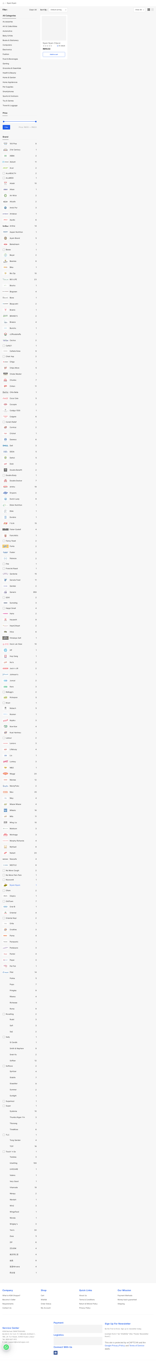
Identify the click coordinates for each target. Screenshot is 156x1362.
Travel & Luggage (10, 105)
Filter (6, 127)
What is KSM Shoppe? (11, 1295)
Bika (11, 267)
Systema (13, 1111)
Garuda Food (15, 580)
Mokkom (13, 828)
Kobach (13, 708)
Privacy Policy (84, 1308)
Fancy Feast (11, 541)
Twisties (13, 1157)
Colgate (13, 417)
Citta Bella (14, 392)
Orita (12, 923)
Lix (11, 755)
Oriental (13, 913)
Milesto (13, 810)
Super (8, 1106)
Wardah (13, 1200)
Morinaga (14, 835)
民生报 (12, 1273)
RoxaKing (10, 1014)
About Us (83, 1295)
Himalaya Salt (15, 638)
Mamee (13, 780)
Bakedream (14, 244)
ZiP (11, 1242)
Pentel (12, 954)
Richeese (13, 1003)
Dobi (12, 464)
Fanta (12, 546)
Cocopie (13, 404)
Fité (7, 564)
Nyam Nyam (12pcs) (51, 43)
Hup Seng (14, 656)
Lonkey (13, 761)
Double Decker (16, 481)
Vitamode (14, 1187)
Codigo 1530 (15, 410)
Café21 (9, 346)
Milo (11, 816)
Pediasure (14, 948)
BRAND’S (14, 316)
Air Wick (13, 195)
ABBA (12, 156)
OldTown (9, 901)
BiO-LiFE (13, 279)
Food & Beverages (10, 59)
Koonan (13, 714)
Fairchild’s (14, 535)
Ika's (12, 662)
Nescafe (13, 859)
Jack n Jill (14, 668)
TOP (11, 1146)
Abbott (13, 162)
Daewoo (13, 439)
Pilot (11, 972)
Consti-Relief (11, 422)
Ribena (12, 996)
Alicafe (12, 202)
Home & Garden (9, 77)
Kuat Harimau (15, 732)
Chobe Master (16, 374)
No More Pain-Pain (14, 875)
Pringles (13, 990)
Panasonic (14, 942)
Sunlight (13, 1096)
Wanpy (13, 1193)
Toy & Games (8, 101)
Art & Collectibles (10, 26)
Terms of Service (136, 1346)
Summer (13, 1090)
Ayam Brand (15, 238)
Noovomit (10, 880)
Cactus (13, 340)
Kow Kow (13, 726)
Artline (12, 226)
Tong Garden (15, 1140)
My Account (46, 1308)
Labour (9, 738)
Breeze (13, 322)
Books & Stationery (11, 40)
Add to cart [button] (54, 54)
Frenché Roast (12, 568)
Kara (12, 687)
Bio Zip (12, 273)
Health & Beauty (9, 73)
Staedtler (13, 1083)
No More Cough (12, 870)
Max (11, 792)
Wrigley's (14, 1224)
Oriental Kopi (11, 918)
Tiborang (13, 1123)
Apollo (12, 220)
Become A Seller (8, 1300)
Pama (12, 936)
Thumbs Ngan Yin (17, 1117)
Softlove (9, 1066)
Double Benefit (16, 470)
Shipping (121, 1304)
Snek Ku (13, 1054)
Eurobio (13, 517)
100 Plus (13, 144)
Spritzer (13, 1071)
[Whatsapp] (6, 1347)
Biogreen (13, 292)
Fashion (6, 54)
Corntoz (13, 427)
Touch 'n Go (11, 1152)
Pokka (12, 978)
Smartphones (8, 91)
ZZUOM (13, 1248)
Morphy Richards (17, 841)
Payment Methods (125, 1295)
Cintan (12, 386)
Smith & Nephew (17, 1048)
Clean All (33, 10)
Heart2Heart (15, 626)
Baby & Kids (8, 36)
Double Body (11, 475)
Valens (12, 1175)
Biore (12, 298)
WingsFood (14, 1212)
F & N (12, 523)
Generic (13, 592)
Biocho (12, 285)
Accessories (8, 22)
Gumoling (14, 603)
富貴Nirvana (15, 1267)
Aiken (12, 189)
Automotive (7, 31)
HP (11, 650)
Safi (11, 1025)
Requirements (7, 1304)
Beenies (13, 261)
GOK (8, 597)
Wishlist (44, 1300)
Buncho (13, 328)
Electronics (7, 49)
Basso (8, 250)
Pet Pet (13, 966)
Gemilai (13, 586)
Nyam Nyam (15, 885)
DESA (12, 452)
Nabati (12, 853)
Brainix (12, 310)
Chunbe (13, 380)
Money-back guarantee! (127, 1300)
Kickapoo (14, 697)
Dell (11, 445)
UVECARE (14, 1169)
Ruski (12, 1019)
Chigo (12, 362)
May (11, 798)
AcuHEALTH (11, 173)
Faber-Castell (15, 529)
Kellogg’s (9, 692)
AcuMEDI (10, 178)
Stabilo (12, 1077)
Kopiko (12, 720)
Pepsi (12, 960)
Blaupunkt (14, 304)
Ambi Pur (13, 208)
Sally (8, 1037)
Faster (12, 552)
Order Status (46, 1304)
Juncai (12, 680)
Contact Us (6, 1308)
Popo (12, 984)
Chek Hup (10, 356)
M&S (12, 768)
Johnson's (14, 674)
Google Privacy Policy (115, 1346)
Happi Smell (11, 608)
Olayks (12, 896)
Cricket (13, 433)
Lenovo (13, 743)
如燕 (11, 1260)
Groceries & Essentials (12, 68)
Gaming (6, 63)
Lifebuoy (13, 749)
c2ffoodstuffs (15, 334)
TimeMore (14, 1129)
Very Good (14, 1181)
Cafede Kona (15, 351)
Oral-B (12, 907)
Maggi (12, 774)
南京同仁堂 (14, 1254)
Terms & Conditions (87, 1300)
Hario (12, 613)
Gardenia (13, 574)
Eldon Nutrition (16, 505)
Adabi (12, 183)
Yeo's (12, 1230)
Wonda (13, 1218)
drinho (12, 487)
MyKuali (13, 847)
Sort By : (44, 10)
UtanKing (13, 1163)
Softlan (13, 1061)
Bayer (12, 255)
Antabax (13, 214)
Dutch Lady (15, 499)
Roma (12, 1009)
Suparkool (10, 1101)
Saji (11, 1032)
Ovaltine (13, 929)
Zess (12, 1236)
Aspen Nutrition (16, 232)
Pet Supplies (8, 87)
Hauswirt (13, 620)
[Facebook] (56, 1353)
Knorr (8, 703)
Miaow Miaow (15, 804)
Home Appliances (10, 82)
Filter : (5, 9)
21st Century (15, 150)
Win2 (12, 1206)
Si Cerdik (13, 1042)
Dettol (12, 458)
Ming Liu (13, 822)
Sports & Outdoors (10, 96)
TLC (7, 1135)
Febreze (13, 558)
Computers (7, 45)
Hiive (12, 632)
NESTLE (13, 865)
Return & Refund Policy (88, 1304)
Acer (12, 168)
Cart (42, 1295)
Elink (12, 511)
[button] (149, 9)
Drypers (13, 493)
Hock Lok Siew (16, 644)
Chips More (14, 368)
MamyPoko (14, 786)
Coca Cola (14, 398)
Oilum (8, 890)
